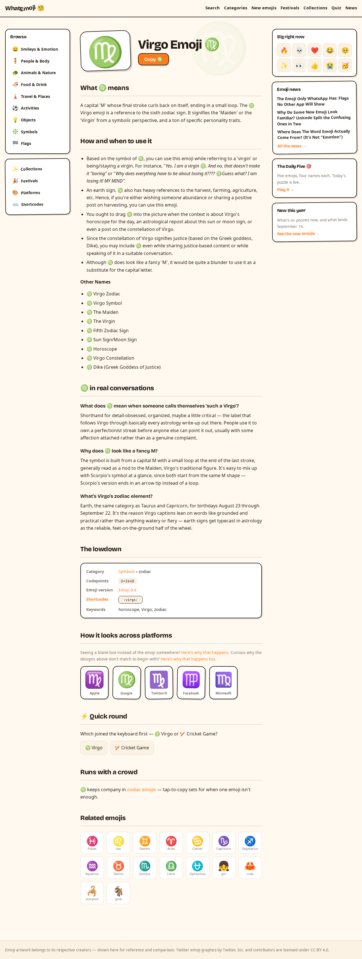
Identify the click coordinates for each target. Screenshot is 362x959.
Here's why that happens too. (188, 659)
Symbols (25, 131)
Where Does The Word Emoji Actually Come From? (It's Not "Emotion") (313, 134)
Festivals (290, 7)
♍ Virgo (93, 748)
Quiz (336, 7)
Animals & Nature (34, 72)
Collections (315, 7)
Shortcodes (27, 204)
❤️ (314, 50)
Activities (25, 107)
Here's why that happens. (205, 652)
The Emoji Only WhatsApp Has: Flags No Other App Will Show (313, 101)
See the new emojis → (298, 234)
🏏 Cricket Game (132, 748)
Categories (235, 7)
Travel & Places (31, 96)
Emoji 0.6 (127, 590)
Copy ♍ (153, 59)
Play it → (285, 189)
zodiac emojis (141, 789)
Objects (24, 119)
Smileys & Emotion (35, 49)
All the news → (292, 146)
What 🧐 (24, 8)
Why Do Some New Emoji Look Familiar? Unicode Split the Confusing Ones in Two (314, 117)
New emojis (263, 7)
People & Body (30, 60)
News (351, 7)
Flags (21, 143)
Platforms (26, 192)
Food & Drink (29, 84)
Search (212, 7)
